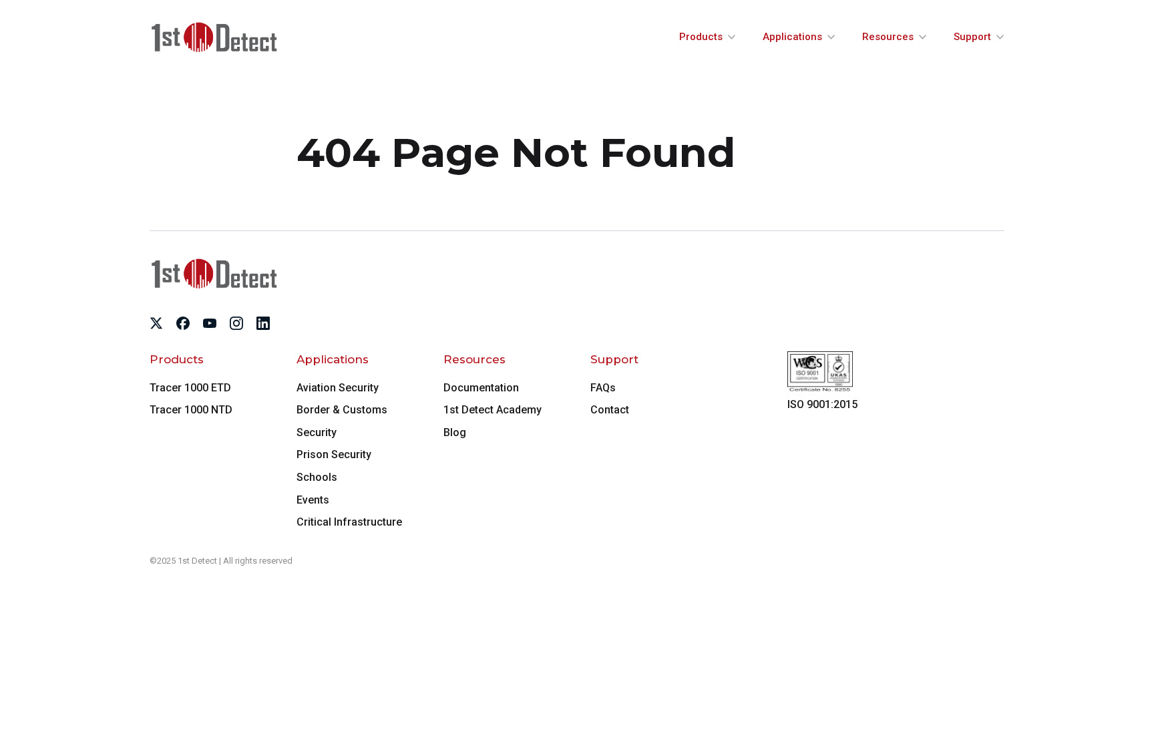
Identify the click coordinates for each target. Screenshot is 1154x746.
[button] (707, 37)
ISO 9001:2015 (822, 404)
